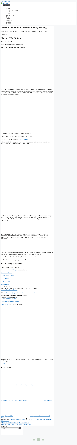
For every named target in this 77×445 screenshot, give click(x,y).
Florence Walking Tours (7, 275)
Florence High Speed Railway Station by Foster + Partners (21, 293)
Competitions (10, 15)
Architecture (10, 12)
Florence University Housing (8, 298)
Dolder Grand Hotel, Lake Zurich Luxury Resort (16, 424)
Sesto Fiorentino (5, 304)
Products (9, 20)
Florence (3, 363)
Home (8, 8)
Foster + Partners (23, 139)
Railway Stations (5, 281)
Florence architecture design (17, 419)
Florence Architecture (6, 273)
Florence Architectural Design (9, 270)
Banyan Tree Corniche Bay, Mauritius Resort (15, 423)
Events (8, 17)
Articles (8, 22)
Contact (8, 24)
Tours (8, 18)
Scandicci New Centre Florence (9, 290)
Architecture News (12, 10)
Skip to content (5, 1)
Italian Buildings (5, 278)
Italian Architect (5, 284)
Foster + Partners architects (39, 419)
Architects (9, 13)
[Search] (19, 428)
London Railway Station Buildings (10, 301)
